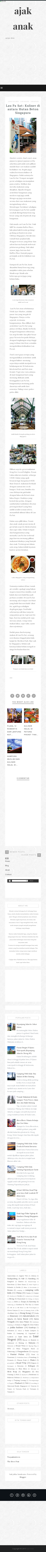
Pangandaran (23, 1351)
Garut (36, 1305)
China (19, 1293)
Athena (33, 1276)
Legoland (32, 1333)
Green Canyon (12, 1310)
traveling (34, 1383)
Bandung (32, 1279)
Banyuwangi (32, 1281)
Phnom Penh (22, 1360)
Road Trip (21, 1363)
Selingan (31, 1366)
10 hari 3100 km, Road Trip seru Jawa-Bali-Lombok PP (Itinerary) (27, 1193)
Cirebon (12, 1296)
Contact (8, 874)
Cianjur (36, 1293)
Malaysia (31, 1343)
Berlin (18, 1287)
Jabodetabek (29, 1316)
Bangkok (10, 1282)
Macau (25, 1340)
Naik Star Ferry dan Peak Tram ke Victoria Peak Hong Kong (27, 1240)
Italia (37, 1313)
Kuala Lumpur (30, 1331)
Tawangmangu (34, 1380)
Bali (22, 1279)
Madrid (33, 1340)
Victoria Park (21, 1389)
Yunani (9, 1392)
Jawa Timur (24, 1322)
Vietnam (33, 1389)
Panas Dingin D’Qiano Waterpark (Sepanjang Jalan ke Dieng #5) (26, 1050)
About (7, 870)
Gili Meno (20, 1307)
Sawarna (20, 1366)
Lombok (10, 1337)
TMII (27, 1383)
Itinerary (14, 1316)
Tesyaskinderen (13, 1457)
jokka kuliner (13, 101)
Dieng (11, 1299)
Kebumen (10, 1331)
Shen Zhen (23, 1369)
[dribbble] (34, 1494)
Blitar (25, 1287)
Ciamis (28, 1293)
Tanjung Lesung (20, 1380)
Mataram (10, 1346)
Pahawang (11, 1351)
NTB (9, 1349)
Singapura (35, 101)
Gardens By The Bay (23, 1305)
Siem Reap (12, 1372)
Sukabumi (32, 1375)
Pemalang (32, 1357)
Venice (9, 1389)
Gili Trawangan (31, 1307)
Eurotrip (32, 1302)
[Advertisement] (23, 62)
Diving (30, 1299)
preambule (10, 1363)
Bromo (10, 1290)
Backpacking (12, 1279)
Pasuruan (10, 1357)
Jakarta (10, 1319)
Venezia (33, 1386)
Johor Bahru (34, 1325)
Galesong (10, 1304)
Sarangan (10, 1366)
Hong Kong (25, 1313)
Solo (17, 1375)
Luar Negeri (24, 101)
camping (19, 1290)
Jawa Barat (22, 1319)
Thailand (18, 1383)
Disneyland (21, 1299)
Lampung (20, 1333)
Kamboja (32, 1327)
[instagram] (23, 1494)
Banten (20, 1282)
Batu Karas (22, 1284)
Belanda (10, 1287)
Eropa (23, 1302)
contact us (28, 1296)
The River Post (13, 1462)
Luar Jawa (22, 1337)
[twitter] (17, 1494)
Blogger (23, 1477)
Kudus (9, 1333)
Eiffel (16, 1302)
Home (7, 861)
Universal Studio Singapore (17, 1386)
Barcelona (10, 1284)
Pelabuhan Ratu (22, 1357)
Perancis (10, 1360)
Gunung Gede (29, 1310)
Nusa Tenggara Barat (25, 1349)
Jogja (25, 1325)
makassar (10, 1343)
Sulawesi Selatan (13, 1377)
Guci (21, 1310)
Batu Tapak (33, 1284)
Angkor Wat (23, 1276)
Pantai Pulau (17, 1354)
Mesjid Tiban (20, 1346)
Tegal (11, 1383)
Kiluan (20, 1330)
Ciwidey (19, 1296)
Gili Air (12, 1307)
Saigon (33, 1363)
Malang (21, 1343)
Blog (7, 866)
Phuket (33, 1360)
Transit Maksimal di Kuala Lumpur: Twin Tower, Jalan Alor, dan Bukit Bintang (27, 1100)
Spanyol (24, 1374)
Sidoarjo (33, 1369)
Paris (33, 1354)
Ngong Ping (33, 1346)
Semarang (11, 1369)
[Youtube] (28, 1494)
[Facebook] (11, 1494)
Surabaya (26, 1377)
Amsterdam (11, 1276)
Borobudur (33, 1287)
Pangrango (35, 1351)
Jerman (17, 1325)
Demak (36, 1296)
